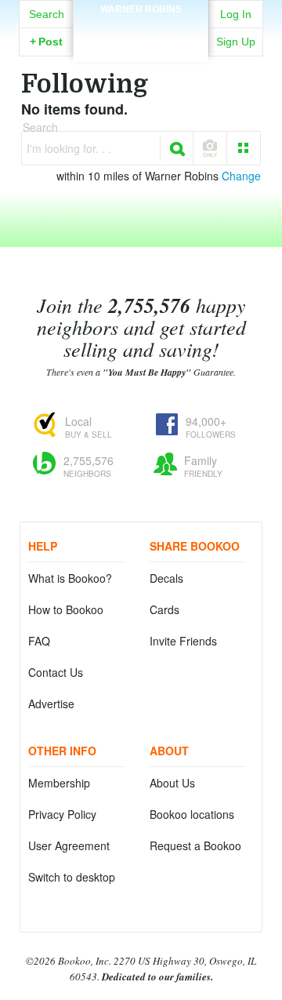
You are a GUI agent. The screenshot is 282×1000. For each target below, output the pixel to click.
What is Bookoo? (70, 578)
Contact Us (55, 672)
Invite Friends (183, 641)
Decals (166, 578)
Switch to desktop (71, 877)
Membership (59, 783)
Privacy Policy (62, 814)
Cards (164, 609)
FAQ (39, 641)
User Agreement (69, 845)
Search (46, 14)
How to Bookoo (65, 609)
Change (241, 176)
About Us (172, 783)
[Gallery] (243, 148)
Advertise (51, 703)
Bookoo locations (192, 814)
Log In (235, 14)
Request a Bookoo (195, 845)
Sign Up (235, 41)
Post (46, 41)
